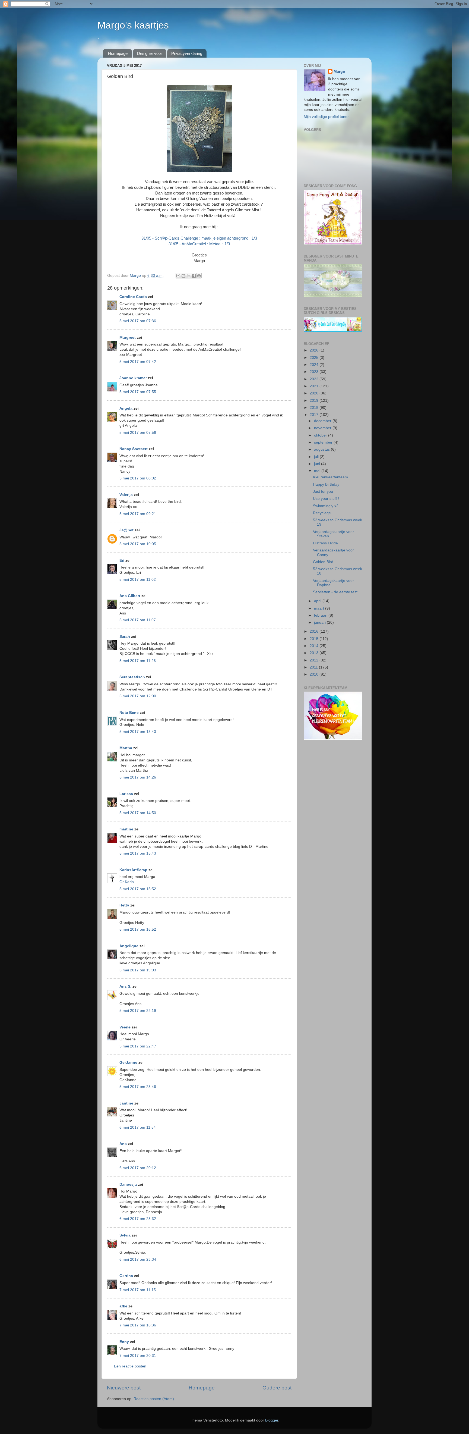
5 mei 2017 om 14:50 (137, 813)
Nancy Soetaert (133, 449)
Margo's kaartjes (133, 25)
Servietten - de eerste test (335, 592)
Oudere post (276, 1388)
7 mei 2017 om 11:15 (137, 1290)
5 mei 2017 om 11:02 (137, 580)
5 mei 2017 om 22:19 (137, 1011)
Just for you (323, 491)
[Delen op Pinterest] (199, 275)
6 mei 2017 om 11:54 (137, 1127)
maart (319, 608)
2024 (314, 365)
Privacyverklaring (186, 53)
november (323, 428)
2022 (314, 379)
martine (126, 829)
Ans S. (125, 986)
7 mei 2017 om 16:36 (137, 1325)
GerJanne (128, 1062)
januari (320, 622)
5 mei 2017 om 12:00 (137, 696)
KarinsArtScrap (133, 870)
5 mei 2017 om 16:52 (137, 929)
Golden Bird (323, 562)
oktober (321, 435)
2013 (314, 653)
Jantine (126, 1103)
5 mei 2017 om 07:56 (137, 433)
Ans (123, 1144)
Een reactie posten (130, 1366)
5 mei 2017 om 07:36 (137, 321)
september (324, 442)
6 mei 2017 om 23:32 (137, 1219)
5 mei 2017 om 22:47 (137, 1046)
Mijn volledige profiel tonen (327, 117)
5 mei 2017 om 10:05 (137, 544)
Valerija (126, 495)
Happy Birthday (326, 484)
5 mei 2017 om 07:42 (137, 362)
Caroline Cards (133, 297)
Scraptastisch (132, 677)
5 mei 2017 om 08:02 (137, 478)
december (323, 421)
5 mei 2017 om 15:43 (137, 853)
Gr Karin (126, 882)
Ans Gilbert (130, 596)
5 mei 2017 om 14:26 (137, 777)
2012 (314, 660)
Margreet (127, 337)
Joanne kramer (133, 378)
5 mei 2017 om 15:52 (137, 889)
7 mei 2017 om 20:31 (137, 1356)
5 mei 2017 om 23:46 (137, 1087)
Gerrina (126, 1276)
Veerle (125, 1027)
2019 (314, 400)
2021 (314, 386)
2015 (314, 639)
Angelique (128, 946)
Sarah (124, 637)
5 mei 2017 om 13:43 (137, 732)
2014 (314, 646)
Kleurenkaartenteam (330, 477)
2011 (314, 667)
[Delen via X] (188, 275)
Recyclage (322, 513)
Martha (125, 748)
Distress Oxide (325, 543)
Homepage (118, 53)
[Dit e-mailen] (178, 275)
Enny (124, 1342)
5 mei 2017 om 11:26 (137, 661)
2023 (314, 372)
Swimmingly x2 (325, 506)
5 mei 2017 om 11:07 (137, 620)
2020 (314, 393)
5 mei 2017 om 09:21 (137, 514)
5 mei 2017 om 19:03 (137, 970)
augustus (322, 449)
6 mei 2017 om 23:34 (137, 1259)
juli (317, 457)
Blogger (271, 1420)
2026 (314, 350)
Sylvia (125, 1235)
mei (317, 471)
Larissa (126, 794)
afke (123, 1306)
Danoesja (128, 1184)
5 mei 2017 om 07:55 (137, 392)
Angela (125, 408)
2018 (314, 408)
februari (321, 615)
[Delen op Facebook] (194, 275)
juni (317, 464)
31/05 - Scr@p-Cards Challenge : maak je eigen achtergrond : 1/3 (199, 238)
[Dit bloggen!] (183, 275)
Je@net (126, 530)
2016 (314, 631)
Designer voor (149, 53)
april (318, 601)
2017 (314, 415)
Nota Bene (129, 713)
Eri (122, 560)
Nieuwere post (124, 1388)
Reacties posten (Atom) (154, 1399)
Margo (339, 72)
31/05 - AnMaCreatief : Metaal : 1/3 (199, 244)
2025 (314, 358)
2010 (314, 674)
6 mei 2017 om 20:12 (137, 1168)
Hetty (124, 905)
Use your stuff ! (326, 499)
